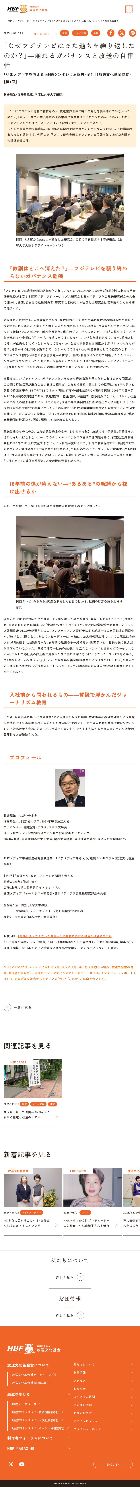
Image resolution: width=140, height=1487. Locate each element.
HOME (9, 21)
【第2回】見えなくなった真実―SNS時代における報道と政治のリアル (65, 936)
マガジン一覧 (22, 21)
